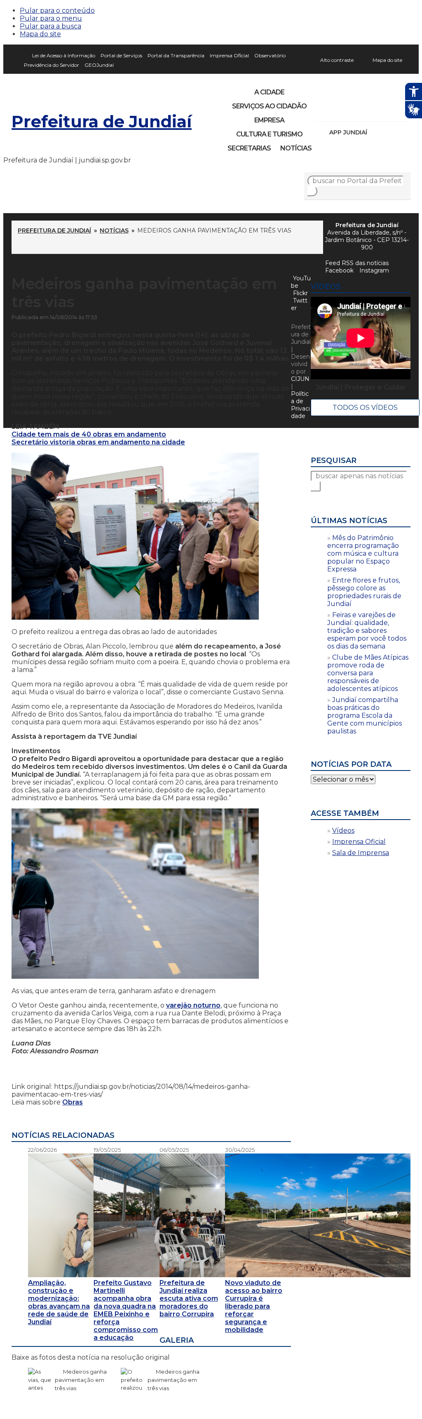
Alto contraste (337, 60)
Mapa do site (40, 34)
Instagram (335, 110)
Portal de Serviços (121, 55)
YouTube (363, 110)
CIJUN (300, 379)
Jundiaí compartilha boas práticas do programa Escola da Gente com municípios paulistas (364, 715)
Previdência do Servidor (51, 65)
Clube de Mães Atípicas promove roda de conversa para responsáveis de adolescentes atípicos (367, 673)
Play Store (390, 132)
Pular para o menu (51, 18)
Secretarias (249, 148)
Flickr (391, 110)
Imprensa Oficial (229, 55)
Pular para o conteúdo (57, 10)
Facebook (339, 270)
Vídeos (343, 830)
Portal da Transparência (176, 55)
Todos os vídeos (365, 407)
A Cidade (269, 92)
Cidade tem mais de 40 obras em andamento (89, 434)
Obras (72, 1102)
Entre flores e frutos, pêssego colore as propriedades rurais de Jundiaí (364, 592)
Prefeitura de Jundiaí (102, 121)
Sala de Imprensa (360, 853)
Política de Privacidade (300, 405)
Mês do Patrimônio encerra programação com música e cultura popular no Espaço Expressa (363, 553)
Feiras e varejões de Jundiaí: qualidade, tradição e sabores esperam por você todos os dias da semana (366, 630)
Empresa (269, 120)
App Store (376, 132)
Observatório (270, 55)
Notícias (296, 148)
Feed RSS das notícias (357, 263)
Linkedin (377, 110)
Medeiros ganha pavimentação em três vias (81, 1379)
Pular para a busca (50, 26)
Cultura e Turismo (269, 134)
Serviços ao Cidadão (269, 106)
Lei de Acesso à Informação (63, 55)
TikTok (349, 110)
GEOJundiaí (99, 65)
